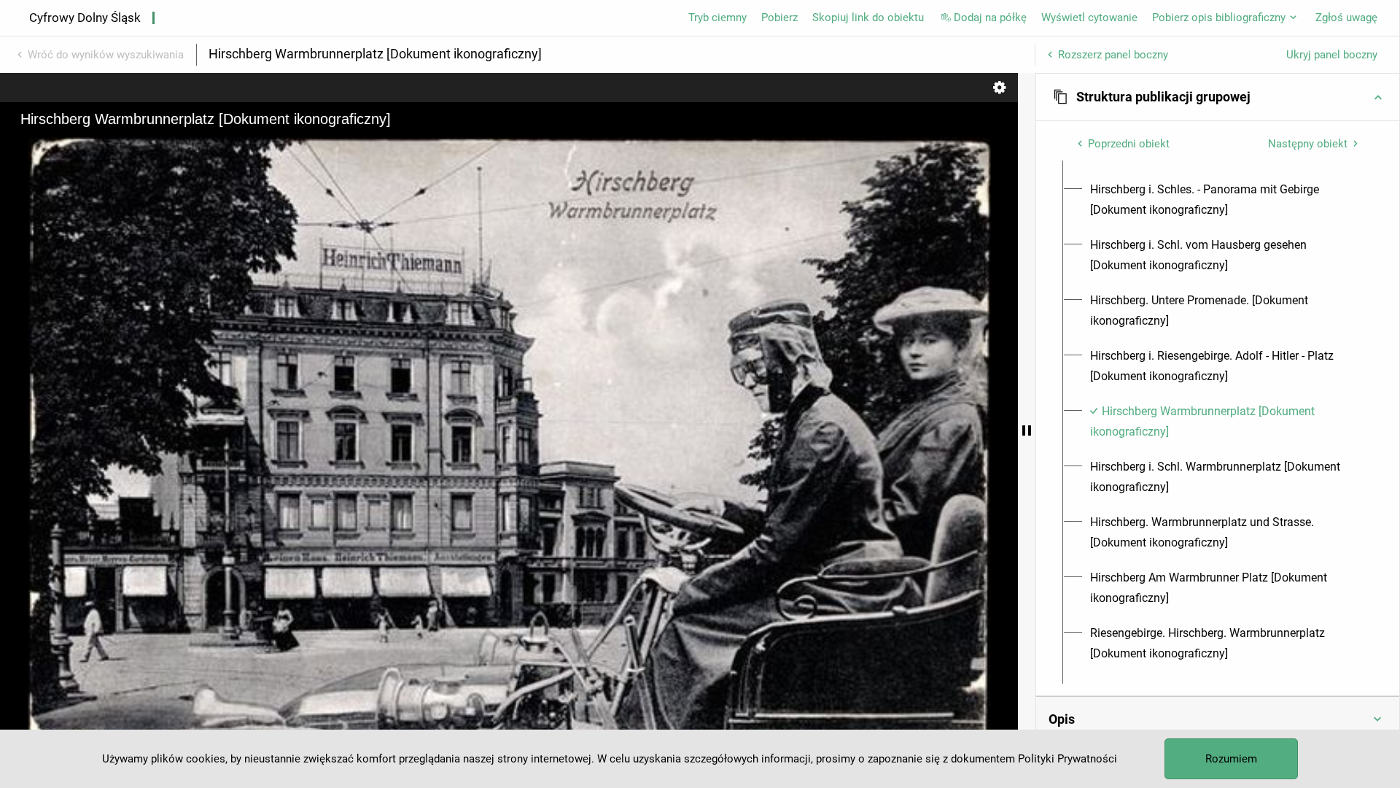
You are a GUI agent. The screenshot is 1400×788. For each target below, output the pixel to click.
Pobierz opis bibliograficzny (1219, 17)
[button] (1217, 97)
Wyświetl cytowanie (1089, 17)
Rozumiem (1231, 758)
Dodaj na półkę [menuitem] (990, 17)
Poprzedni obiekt (1129, 143)
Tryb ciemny (717, 17)
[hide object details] (1026, 430)
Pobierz (779, 17)
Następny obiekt (1308, 143)
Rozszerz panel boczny (1113, 54)
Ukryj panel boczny (1331, 54)
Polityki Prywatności (1067, 758)
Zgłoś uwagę (1346, 17)
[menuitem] (1226, 200)
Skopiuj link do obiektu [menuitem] (868, 17)
